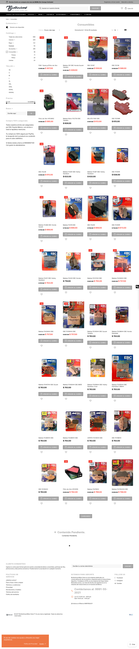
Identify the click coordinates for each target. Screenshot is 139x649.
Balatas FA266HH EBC (70, 438)
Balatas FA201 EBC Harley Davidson (47, 279)
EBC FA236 (42, 172)
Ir (31, 113)
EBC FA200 (91, 225)
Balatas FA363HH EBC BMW (72, 384)
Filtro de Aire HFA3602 (46, 118)
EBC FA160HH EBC (69, 331)
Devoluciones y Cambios (13, 589)
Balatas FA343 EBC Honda (72, 278)
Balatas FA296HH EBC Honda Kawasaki (122, 332)
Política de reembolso (12, 594)
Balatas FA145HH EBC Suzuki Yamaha (97, 332)
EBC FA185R (116, 225)
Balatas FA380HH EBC (46, 438)
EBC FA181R (116, 172)
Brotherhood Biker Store (17, 8)
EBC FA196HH (116, 438)
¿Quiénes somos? (11, 580)
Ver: (112, 30)
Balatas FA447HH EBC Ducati (48, 384)
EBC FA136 (115, 65)
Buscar (95, 8)
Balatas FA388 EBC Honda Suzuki (47, 226)
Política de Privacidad (30, 644)
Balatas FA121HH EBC (94, 278)
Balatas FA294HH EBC (119, 278)
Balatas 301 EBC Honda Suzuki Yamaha (73, 66)
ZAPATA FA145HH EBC (95, 438)
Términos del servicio (12, 592)
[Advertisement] (65, 633)
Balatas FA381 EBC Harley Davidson (71, 172)
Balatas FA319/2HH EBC (120, 489)
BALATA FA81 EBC (93, 118)
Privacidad (9, 587)
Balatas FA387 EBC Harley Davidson (96, 172)
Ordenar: (41, 30)
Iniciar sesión (116, 2)
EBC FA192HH (43, 489)
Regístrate (107, 2)
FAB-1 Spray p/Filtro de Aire (48, 65)
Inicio (7, 19)
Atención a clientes (127, 2)
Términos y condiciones (13, 585)
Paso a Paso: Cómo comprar (14, 582)
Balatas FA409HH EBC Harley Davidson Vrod (97, 385)
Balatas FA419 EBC (69, 225)
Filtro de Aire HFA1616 (70, 489)
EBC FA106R (116, 118)
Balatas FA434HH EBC (46, 331)
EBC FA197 (91, 65)
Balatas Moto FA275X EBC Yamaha (71, 119)
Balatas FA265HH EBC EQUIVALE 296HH (119, 385)
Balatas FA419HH (93, 489)
